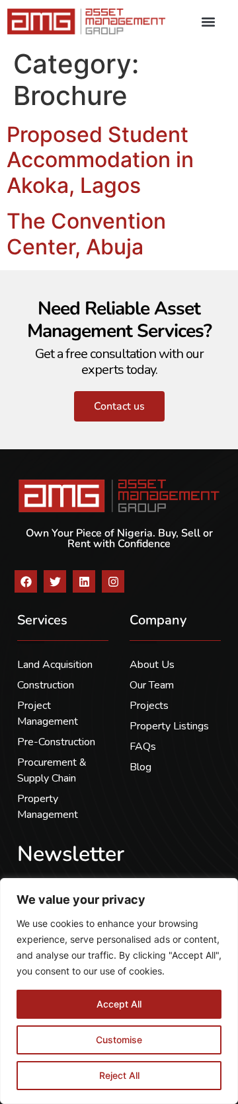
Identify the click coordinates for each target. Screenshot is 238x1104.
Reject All (119, 1075)
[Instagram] (113, 581)
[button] (208, 21)
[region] (119, 991)
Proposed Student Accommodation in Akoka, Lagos (100, 160)
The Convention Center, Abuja (86, 233)
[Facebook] (26, 581)
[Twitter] (55, 581)
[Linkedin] (84, 581)
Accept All (119, 1004)
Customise (119, 1039)
